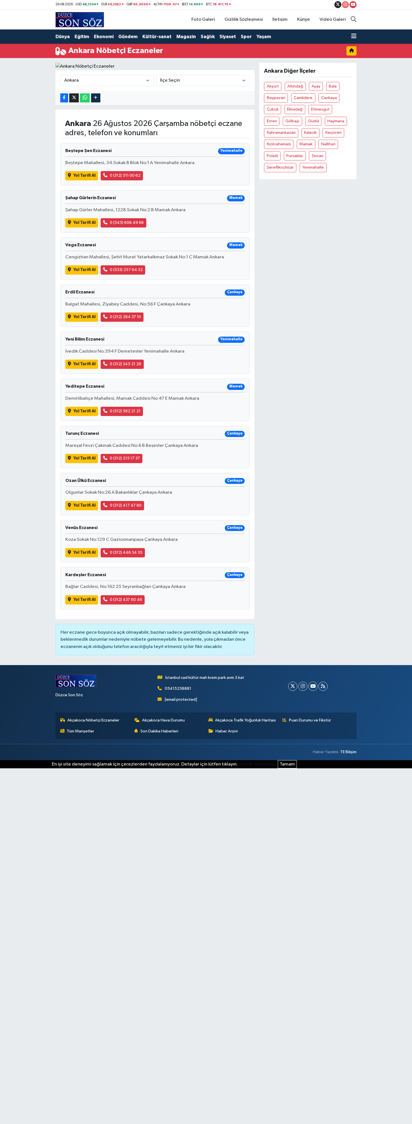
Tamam (287, 764)
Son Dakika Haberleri (159, 731)
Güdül (313, 121)
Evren (272, 121)
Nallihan (328, 144)
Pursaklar (294, 156)
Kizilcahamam (279, 144)
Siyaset (227, 36)
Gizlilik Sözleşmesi (243, 19)
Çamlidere (303, 98)
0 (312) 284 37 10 (125, 317)
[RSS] (323, 686)
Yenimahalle (313, 167)
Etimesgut (320, 109)
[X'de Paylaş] (74, 98)
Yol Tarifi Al (84, 175)
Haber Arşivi (227, 731)
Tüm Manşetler (80, 731)
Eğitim (82, 36)
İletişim (280, 19)
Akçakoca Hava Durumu (163, 720)
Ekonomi (104, 36)
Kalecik (310, 132)
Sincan (317, 156)
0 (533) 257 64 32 (126, 270)
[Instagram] (302, 686)
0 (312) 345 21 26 (125, 364)
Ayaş (316, 86)
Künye (303, 19)
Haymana (335, 121)
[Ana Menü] (354, 36)
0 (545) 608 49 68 (127, 222)
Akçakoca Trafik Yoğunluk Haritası (245, 720)
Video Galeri (333, 19)
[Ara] (354, 19)
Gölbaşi (292, 121)
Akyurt (273, 86)
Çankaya (329, 98)
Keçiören (333, 132)
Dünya (62, 36)
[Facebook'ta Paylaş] (64, 98)
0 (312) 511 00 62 (125, 175)
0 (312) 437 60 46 (126, 599)
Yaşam (263, 36)
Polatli (272, 156)
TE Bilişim (348, 752)
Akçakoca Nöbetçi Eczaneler (93, 720)
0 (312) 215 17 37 (125, 458)
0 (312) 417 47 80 (126, 505)
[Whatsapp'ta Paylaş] (85, 98)
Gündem (128, 36)
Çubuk (273, 109)
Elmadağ (294, 109)
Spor (246, 36)
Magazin (186, 36)
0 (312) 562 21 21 (125, 411)
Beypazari (276, 98)
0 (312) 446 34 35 (126, 552)
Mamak (306, 144)
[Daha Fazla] (95, 98)
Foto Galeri (203, 19)
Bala (333, 86)
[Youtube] (313, 686)
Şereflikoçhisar (280, 167)
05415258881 (178, 688)
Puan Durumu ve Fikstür (310, 720)
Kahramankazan (281, 132)
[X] (292, 686)
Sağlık (208, 36)
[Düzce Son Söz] (79, 19)
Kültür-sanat (157, 36)
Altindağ (295, 86)
